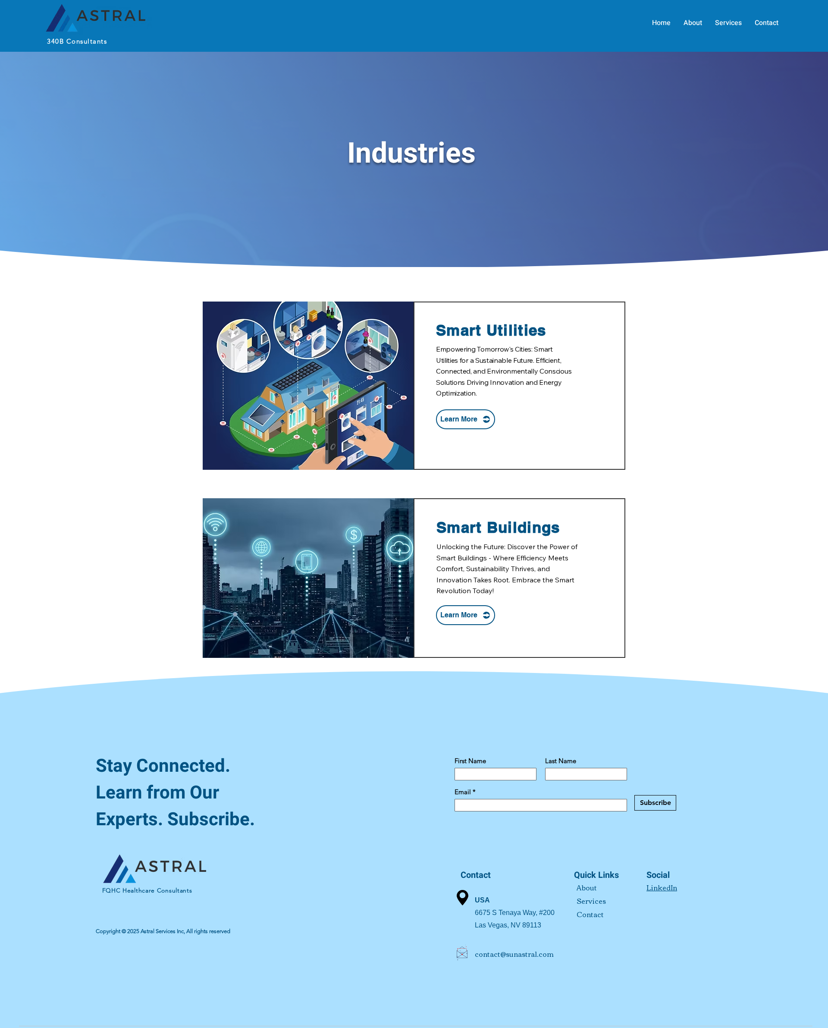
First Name (470, 761)
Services (591, 900)
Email (464, 792)
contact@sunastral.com (514, 953)
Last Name (560, 761)
